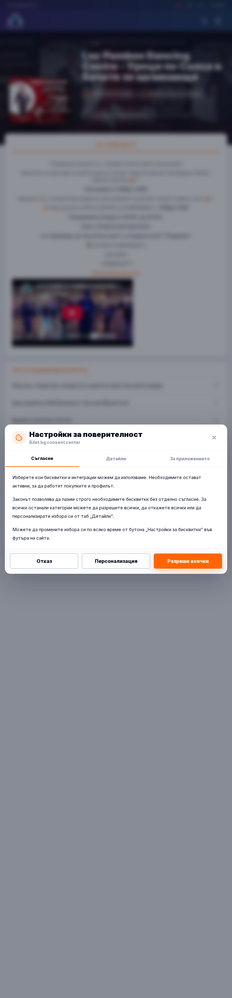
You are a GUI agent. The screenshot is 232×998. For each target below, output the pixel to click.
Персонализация (116, 561)
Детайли (116, 458)
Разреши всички (188, 561)
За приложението (190, 458)
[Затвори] (214, 437)
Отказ (44, 561)
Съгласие (42, 458)
